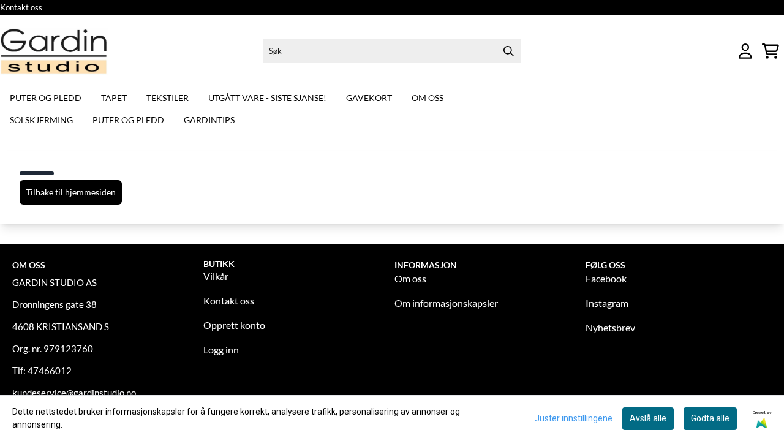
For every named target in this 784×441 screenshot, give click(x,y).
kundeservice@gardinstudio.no (74, 392)
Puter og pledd (45, 97)
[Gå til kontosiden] (745, 51)
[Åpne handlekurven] (770, 51)
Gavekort (369, 97)
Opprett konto (234, 325)
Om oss (427, 97)
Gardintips (209, 120)
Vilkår (215, 276)
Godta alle (710, 418)
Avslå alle (648, 418)
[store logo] (54, 51)
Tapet (114, 97)
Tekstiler (167, 97)
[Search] (509, 51)
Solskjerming (41, 120)
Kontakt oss (21, 7)
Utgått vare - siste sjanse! (267, 97)
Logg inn (221, 349)
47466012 (50, 370)
